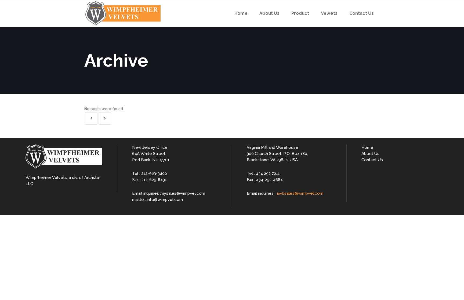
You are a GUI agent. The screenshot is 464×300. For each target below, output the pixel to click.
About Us (370, 153)
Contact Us (372, 159)
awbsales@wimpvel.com (300, 193)
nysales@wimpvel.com (183, 193)
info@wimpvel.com (165, 199)
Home (367, 147)
